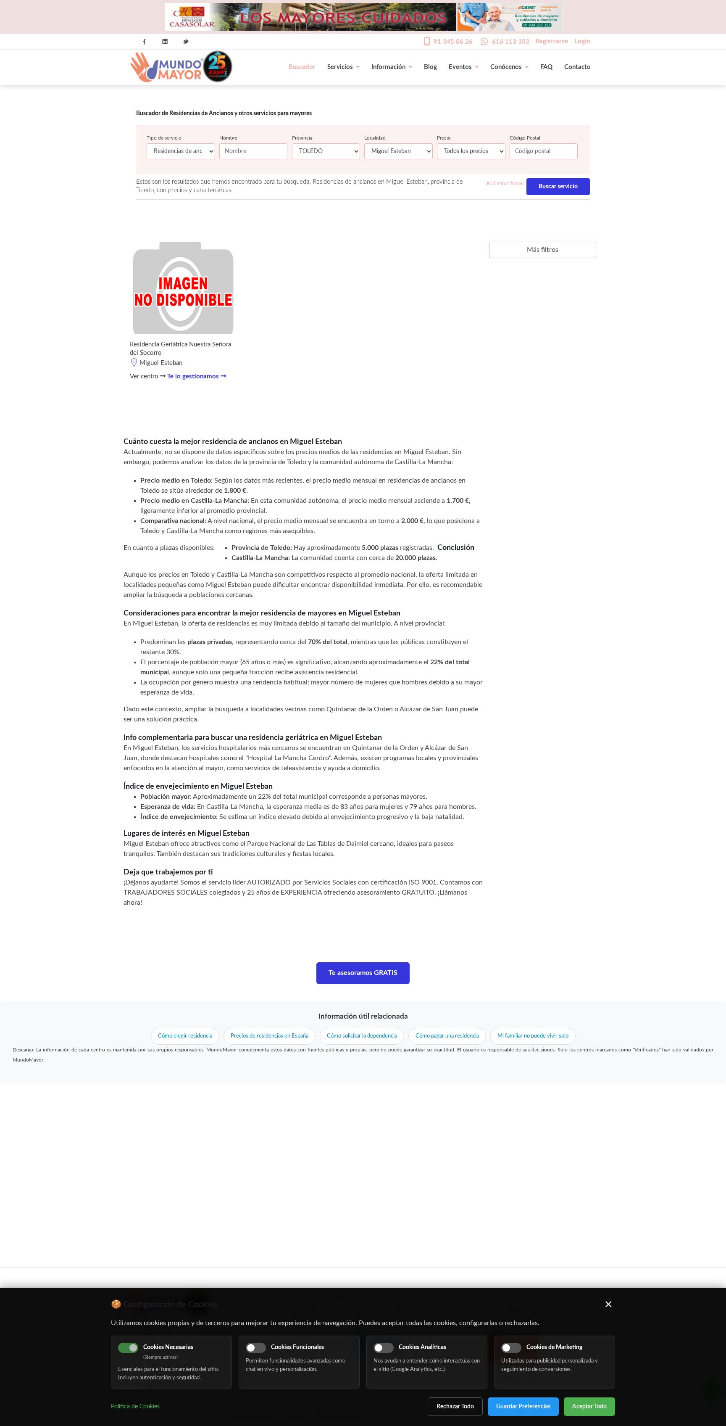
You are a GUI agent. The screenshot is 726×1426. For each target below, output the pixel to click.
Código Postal (525, 137)
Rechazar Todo (455, 1407)
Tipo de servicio (164, 137)
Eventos (460, 67)
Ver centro (145, 376)
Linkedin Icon (165, 41)
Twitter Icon (185, 41)
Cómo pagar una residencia (447, 1036)
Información (388, 67)
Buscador (302, 67)
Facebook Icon (144, 41)
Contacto (577, 67)
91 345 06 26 (453, 42)
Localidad (375, 137)
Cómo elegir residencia (185, 1036)
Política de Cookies (135, 1407)
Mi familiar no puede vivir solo (532, 1036)
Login (582, 41)
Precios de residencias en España (269, 1036)
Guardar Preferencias (523, 1407)
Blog (430, 67)
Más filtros (542, 249)
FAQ (546, 67)
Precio (444, 137)
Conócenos (506, 67)
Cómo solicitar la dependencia (362, 1036)
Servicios (340, 67)
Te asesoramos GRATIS (363, 972)
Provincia (302, 137)
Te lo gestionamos (194, 376)
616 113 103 (510, 42)
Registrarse (552, 41)
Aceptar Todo (589, 1407)
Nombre (228, 137)
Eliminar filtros (506, 183)
